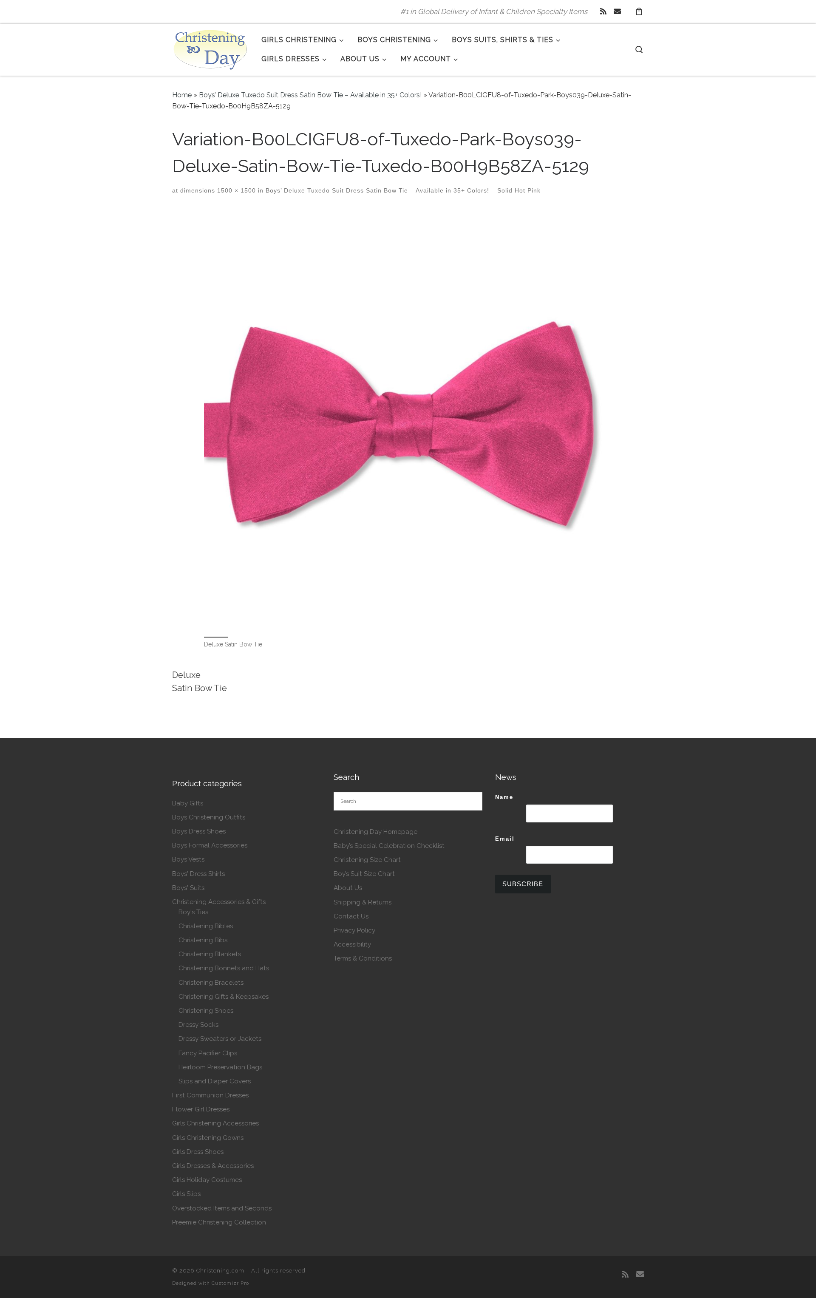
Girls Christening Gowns (208, 1138)
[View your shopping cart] (638, 11)
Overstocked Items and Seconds (222, 1208)
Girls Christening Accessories (215, 1123)
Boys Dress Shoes (199, 831)
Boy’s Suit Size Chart (364, 874)
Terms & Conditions (363, 958)
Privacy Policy (354, 930)
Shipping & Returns (362, 902)
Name (504, 797)
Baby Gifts (187, 803)
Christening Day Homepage (375, 832)
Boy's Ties (193, 912)
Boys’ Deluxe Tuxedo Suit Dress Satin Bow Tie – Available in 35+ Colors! (310, 95)
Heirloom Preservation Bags (220, 1067)
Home (182, 95)
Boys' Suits (188, 888)
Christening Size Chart (367, 860)
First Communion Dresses (210, 1095)
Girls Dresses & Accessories (213, 1166)
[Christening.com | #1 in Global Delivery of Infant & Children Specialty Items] (210, 48)
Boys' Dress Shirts (198, 874)
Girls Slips (186, 1194)
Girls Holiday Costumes (207, 1180)
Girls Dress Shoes (198, 1152)
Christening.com (220, 1270)
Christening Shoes (205, 1011)
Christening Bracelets (211, 982)
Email (505, 839)
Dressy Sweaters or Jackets (219, 1039)
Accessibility (352, 944)
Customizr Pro (230, 1283)
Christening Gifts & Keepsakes (223, 996)
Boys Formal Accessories (209, 845)
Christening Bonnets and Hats (223, 968)
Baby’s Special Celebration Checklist (389, 846)
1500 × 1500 (235, 190)
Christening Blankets (209, 954)
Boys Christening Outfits (208, 817)
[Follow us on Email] (617, 11)
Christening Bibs (202, 940)
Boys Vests (188, 859)
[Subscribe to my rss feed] (603, 11)
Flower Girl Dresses (201, 1109)
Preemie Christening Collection (219, 1222)
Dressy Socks (198, 1025)
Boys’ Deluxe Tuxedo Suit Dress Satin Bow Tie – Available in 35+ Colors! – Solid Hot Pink (402, 190)
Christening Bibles (205, 926)
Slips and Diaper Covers (214, 1081)
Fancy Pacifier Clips (207, 1053)
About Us (348, 888)
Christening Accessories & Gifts (219, 902)
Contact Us (351, 916)
